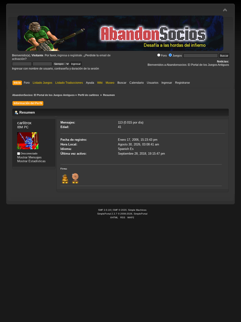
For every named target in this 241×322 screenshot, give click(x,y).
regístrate (76, 55)
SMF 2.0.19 (104, 210)
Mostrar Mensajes (29, 157)
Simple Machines (137, 210)
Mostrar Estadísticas (31, 161)
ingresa (62, 55)
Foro (164, 55)
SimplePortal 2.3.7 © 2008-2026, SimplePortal (122, 213)
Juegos (177, 55)
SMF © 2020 (120, 210)
